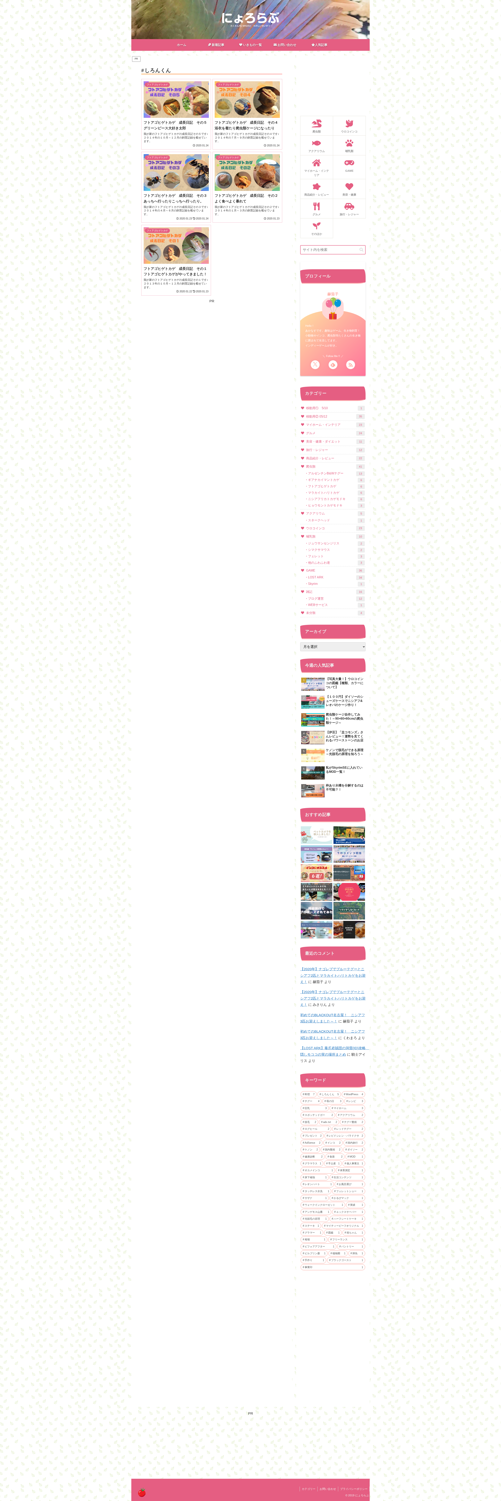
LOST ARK (335, 577)
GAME (334, 570)
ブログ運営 (335, 598)
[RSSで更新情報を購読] (350, 364)
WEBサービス (335, 605)
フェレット (335, 556)
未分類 (334, 613)
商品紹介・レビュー (334, 458)
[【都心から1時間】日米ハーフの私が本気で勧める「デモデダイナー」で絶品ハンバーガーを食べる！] (349, 929)
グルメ (334, 433)
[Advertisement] (211, 331)
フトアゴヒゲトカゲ (335, 486)
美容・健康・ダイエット (334, 441)
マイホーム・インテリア (334, 424)
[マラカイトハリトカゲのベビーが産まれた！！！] (316, 892)
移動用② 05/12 (334, 416)
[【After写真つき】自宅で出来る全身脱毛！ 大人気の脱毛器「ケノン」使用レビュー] (316, 854)
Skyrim (335, 584)
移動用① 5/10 (334, 408)
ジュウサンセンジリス (335, 543)
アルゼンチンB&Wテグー (335, 473)
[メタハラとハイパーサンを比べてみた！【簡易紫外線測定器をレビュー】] (349, 873)
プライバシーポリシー (354, 1488)
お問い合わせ (328, 1488)
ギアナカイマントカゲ (335, 480)
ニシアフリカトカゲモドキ (335, 499)
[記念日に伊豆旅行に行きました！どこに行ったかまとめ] (349, 892)
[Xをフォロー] (315, 364)
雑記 (334, 591)
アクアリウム (334, 513)
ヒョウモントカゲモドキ (335, 505)
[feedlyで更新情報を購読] (333, 364)
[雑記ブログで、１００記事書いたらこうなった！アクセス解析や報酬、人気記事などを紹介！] (316, 929)
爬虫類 (334, 466)
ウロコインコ (334, 528)
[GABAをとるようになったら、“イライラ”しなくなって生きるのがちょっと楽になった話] (349, 911)
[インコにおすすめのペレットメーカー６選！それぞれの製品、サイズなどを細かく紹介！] (316, 873)
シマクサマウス (335, 550)
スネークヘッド (335, 520)
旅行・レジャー (334, 450)
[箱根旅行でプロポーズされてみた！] (316, 911)
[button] (361, 250)
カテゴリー (308, 1488)
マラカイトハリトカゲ (335, 493)
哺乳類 (334, 536)
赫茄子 (333, 294)
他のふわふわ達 (335, 562)
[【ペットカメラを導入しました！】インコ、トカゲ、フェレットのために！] (316, 835)
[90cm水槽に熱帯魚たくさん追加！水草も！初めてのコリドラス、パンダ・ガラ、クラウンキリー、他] (349, 835)
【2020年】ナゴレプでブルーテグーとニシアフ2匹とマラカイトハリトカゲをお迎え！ (333, 975)
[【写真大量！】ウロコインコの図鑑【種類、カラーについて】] (349, 854)
